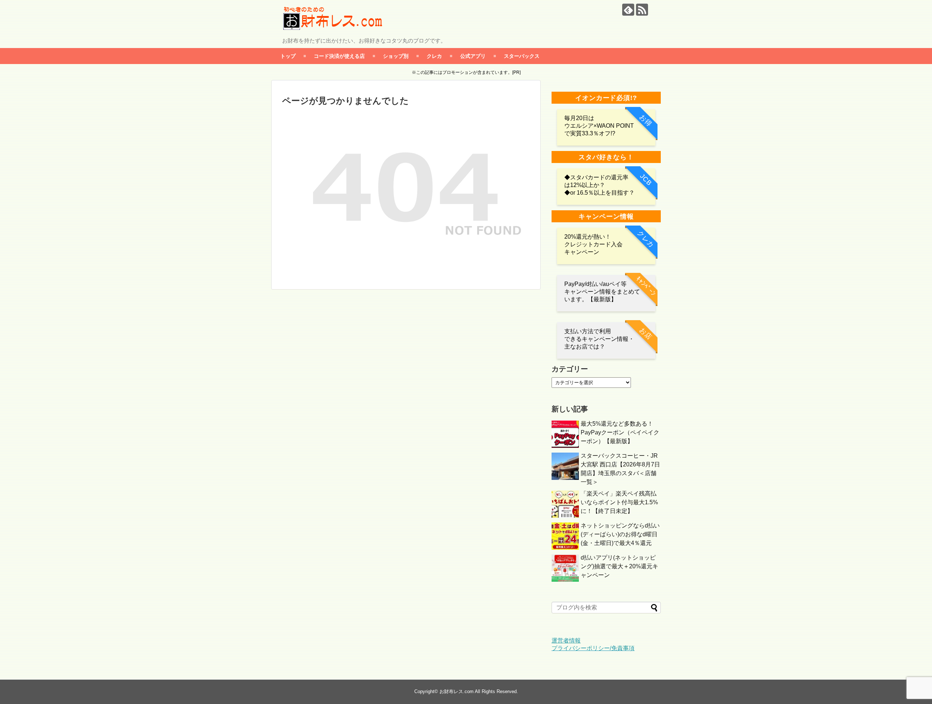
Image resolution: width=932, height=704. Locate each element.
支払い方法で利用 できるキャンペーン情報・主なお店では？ (599, 339)
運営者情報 (566, 640)
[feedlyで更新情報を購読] (628, 10)
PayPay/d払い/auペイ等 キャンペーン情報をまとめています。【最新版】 (602, 291)
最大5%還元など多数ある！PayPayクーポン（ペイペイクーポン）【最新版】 (620, 432)
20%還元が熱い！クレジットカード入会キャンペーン (593, 244)
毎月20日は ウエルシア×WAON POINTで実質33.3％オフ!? (599, 125)
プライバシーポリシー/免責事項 (593, 648)
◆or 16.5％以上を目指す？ (599, 193)
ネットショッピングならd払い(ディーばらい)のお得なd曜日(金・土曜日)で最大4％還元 (620, 534)
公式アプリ (473, 55)
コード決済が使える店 (339, 55)
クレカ (434, 55)
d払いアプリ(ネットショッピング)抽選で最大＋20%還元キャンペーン (619, 566)
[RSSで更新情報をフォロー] (642, 10)
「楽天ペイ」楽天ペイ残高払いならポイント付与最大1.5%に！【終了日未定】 (619, 502)
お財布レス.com (456, 691)
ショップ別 (395, 55)
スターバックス (522, 55)
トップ (288, 55)
